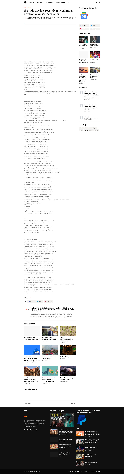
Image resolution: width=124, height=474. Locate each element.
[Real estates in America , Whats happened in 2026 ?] (32, 331)
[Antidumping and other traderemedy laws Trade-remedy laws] (54, 446)
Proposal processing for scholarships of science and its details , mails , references (92, 433)
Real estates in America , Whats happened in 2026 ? (31, 338)
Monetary (63, 2)
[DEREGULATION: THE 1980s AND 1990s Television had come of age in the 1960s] (80, 441)
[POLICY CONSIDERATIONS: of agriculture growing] (68, 331)
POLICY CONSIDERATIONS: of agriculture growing (66, 339)
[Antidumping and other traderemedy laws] (54, 454)
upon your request (38, 2)
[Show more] (51, 301)
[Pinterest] (45, 301)
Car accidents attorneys (91, 462)
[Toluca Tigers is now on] (95, 54)
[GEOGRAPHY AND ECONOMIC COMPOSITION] (54, 439)
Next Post (73, 403)
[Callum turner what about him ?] (95, 39)
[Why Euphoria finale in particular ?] (84, 39)
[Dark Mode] (96, 2)
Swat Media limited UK (35, 471)
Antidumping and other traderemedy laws (65, 453)
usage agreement (95, 471)
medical (96, 130)
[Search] (99, 2)
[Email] (48, 301)
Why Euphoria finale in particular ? (83, 46)
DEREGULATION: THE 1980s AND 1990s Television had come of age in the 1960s (92, 441)
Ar (68, 2)
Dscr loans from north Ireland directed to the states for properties (48, 379)
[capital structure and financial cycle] (80, 456)
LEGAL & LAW (83, 128)
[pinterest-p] (33, 430)
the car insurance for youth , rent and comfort (68, 378)
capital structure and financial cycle (90, 455)
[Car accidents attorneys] (80, 463)
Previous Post (28, 403)
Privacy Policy (78, 471)
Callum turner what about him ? (94, 45)
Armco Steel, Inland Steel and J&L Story (49, 357)
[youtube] (30, 430)
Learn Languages (92, 128)
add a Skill (57, 2)
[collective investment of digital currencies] (80, 449)
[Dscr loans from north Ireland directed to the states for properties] (50, 371)
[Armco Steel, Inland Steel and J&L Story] (50, 350)
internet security (88, 130)
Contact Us (86, 471)
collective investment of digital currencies (91, 448)
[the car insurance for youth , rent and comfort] (68, 371)
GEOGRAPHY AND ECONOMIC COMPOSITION (66, 438)
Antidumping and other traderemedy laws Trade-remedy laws (65, 446)
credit (29, 7)
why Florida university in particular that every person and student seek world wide (31, 380)
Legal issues (49, 2)
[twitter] (27, 430)
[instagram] (36, 430)
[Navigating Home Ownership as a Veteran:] (50, 331)
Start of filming (64, 357)
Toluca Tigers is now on (94, 60)
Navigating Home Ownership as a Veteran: (49, 338)
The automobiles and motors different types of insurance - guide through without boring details (31, 359)
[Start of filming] (68, 350)
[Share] (75, 18)
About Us (71, 471)
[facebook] (24, 430)
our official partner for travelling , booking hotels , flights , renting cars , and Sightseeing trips (83, 78)
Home (30, 2)
